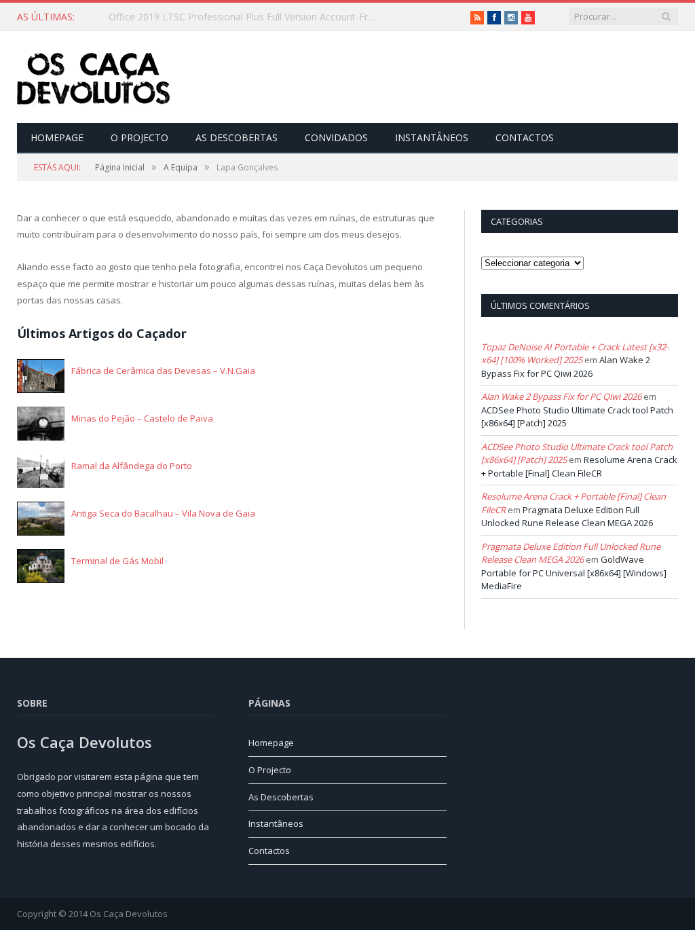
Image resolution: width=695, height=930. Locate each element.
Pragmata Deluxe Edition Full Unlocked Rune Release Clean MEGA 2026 (567, 516)
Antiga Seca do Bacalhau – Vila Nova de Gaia (163, 513)
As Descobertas (236, 137)
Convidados (336, 137)
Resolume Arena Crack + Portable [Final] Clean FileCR (579, 466)
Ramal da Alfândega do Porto (131, 466)
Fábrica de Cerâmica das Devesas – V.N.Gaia (163, 371)
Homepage (57, 137)
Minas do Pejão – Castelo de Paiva (142, 418)
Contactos (524, 137)
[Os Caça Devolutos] (93, 77)
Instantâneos (431, 137)
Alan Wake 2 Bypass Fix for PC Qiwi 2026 (565, 366)
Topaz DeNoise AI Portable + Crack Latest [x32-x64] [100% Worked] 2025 (248, 17)
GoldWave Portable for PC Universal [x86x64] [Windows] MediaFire (573, 572)
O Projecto (139, 137)
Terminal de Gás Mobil (117, 561)
